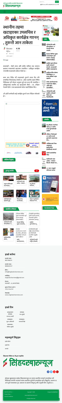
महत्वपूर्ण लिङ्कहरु (13, 337)
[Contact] (57, 372)
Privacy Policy (7, 394)
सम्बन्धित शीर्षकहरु (11, 209)
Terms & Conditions (8, 396)
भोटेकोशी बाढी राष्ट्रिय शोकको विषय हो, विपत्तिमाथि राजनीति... (50, 95)
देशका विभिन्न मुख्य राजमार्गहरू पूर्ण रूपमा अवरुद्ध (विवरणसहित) (52, 57)
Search (57, 2)
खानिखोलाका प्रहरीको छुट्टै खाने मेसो (8, 201)
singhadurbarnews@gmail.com (14, 278)
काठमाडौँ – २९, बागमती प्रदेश (12, 283)
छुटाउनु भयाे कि (10, 171)
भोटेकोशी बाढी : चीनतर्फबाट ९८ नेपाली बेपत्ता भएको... (51, 47)
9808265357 (8, 266)
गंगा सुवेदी (22, 314)
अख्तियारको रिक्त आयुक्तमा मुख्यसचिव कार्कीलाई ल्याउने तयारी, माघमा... (51, 147)
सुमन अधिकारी (10, 321)
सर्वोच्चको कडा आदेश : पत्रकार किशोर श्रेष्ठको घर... (52, 161)
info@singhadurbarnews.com (14, 272)
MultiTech (55, 392)
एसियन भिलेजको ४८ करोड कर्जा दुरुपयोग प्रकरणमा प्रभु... (51, 137)
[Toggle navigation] (4, 11)
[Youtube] (54, 372)
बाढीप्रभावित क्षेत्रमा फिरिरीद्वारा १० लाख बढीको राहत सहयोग (52, 75)
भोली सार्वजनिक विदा (51, 154)
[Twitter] (51, 372)
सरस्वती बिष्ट (22, 321)
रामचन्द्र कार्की (10, 316)
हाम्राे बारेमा (10, 254)
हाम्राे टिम (9, 307)
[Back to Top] (58, 399)
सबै (36, 171)
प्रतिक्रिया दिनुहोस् (8, 159)
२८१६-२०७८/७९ (9, 289)
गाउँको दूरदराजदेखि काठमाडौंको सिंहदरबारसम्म (12, 3)
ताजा (45, 39)
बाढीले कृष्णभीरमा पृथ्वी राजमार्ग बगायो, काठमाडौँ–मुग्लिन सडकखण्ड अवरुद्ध (51, 67)
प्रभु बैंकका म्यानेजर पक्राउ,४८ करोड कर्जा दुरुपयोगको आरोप (52, 128)
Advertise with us (8, 392)
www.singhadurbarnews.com (14, 295)
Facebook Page (49, 208)
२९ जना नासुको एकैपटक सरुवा (51, 169)
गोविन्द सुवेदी (10, 327)
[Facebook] (48, 372)
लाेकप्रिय (46, 119)
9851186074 (8, 260)
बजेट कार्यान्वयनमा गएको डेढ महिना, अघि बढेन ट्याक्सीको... (51, 85)
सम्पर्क (6, 349)
